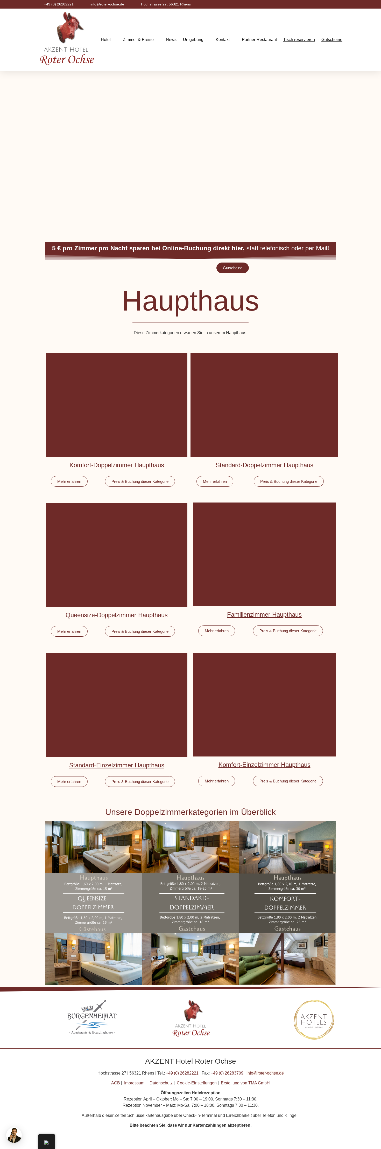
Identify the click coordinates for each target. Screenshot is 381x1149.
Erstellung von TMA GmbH (245, 1083)
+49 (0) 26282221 (182, 1073)
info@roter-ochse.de (265, 1073)
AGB (115, 1083)
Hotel (106, 39)
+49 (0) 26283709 (227, 1073)
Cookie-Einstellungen (197, 1083)
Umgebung (193, 39)
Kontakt (223, 39)
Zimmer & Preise (138, 39)
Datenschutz (161, 1083)
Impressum (134, 1083)
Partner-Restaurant (259, 39)
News (171, 39)
